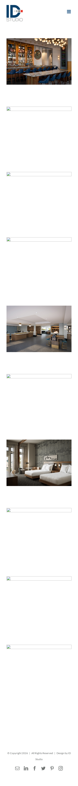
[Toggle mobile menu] (69, 11)
